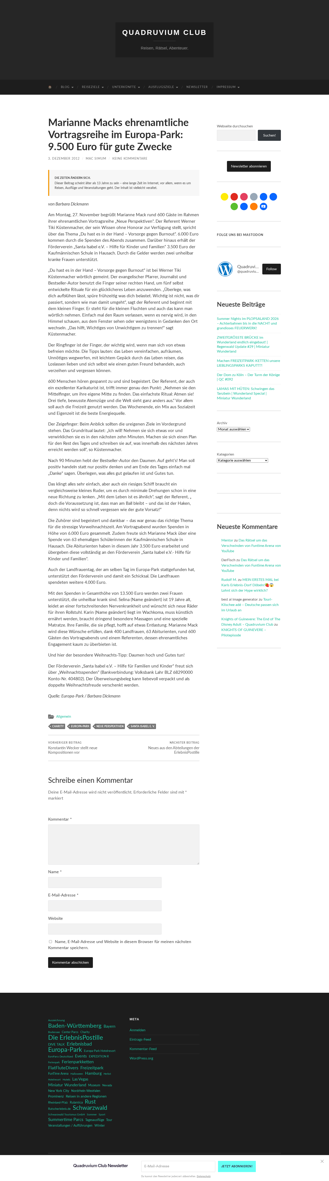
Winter (99, 1125)
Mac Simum (96, 158)
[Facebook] (264, 197)
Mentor (227, 540)
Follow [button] (271, 269)
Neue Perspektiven (110, 726)
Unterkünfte (124, 87)
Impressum (226, 87)
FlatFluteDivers (63, 1068)
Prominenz (56, 1096)
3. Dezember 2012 (64, 158)
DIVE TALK (56, 1044)
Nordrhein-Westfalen (85, 1091)
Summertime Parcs (65, 1120)
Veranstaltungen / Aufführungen (70, 1125)
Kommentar (60, 819)
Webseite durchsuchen (235, 126)
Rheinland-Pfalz (58, 1102)
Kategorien (225, 454)
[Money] (264, 207)
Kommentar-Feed (143, 1049)
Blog (65, 87)
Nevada (107, 1085)
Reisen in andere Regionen (86, 1096)
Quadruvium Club (164, 32)
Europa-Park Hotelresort (99, 1051)
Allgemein (63, 716)
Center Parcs (70, 1032)
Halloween (76, 1074)
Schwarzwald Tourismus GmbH (66, 1114)
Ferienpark (54, 1062)
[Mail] (224, 197)
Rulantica (76, 1102)
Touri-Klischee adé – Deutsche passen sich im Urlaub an (250, 605)
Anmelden (137, 1030)
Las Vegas (80, 1079)
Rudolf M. (229, 580)
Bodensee (54, 1032)
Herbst (107, 1074)
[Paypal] (244, 207)
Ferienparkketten (78, 1062)
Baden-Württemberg (75, 1026)
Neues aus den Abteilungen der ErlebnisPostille (173, 747)
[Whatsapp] (234, 207)
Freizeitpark (91, 1068)
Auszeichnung (56, 1020)
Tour (109, 1120)
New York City (58, 1091)
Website (55, 919)
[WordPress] (254, 207)
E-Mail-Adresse (63, 895)
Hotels (66, 1079)
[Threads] (254, 197)
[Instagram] (244, 197)
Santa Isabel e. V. (143, 726)
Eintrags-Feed (140, 1039)
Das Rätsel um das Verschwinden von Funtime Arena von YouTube (251, 546)
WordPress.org (141, 1058)
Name (55, 872)
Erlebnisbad (79, 1044)
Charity (58, 726)
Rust (90, 1102)
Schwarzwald (90, 1108)
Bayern (109, 1026)
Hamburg (93, 1074)
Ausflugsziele (161, 87)
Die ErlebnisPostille (75, 1037)
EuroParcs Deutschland (60, 1056)
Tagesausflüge (94, 1120)
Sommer (92, 1114)
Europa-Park (80, 726)
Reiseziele (91, 87)
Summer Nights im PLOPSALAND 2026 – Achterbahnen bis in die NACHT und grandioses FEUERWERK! (248, 323)
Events (81, 1056)
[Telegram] (273, 197)
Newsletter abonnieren (249, 166)
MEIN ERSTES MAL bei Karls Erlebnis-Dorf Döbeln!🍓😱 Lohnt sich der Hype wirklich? (250, 585)
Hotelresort (54, 1079)
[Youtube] (234, 197)
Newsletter (197, 87)
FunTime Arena (58, 1073)
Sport (102, 1114)
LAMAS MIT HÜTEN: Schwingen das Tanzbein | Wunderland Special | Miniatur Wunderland (245, 393)
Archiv (222, 423)
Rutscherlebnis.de (59, 1109)
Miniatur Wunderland (67, 1085)
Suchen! (269, 135)
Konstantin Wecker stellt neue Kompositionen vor (72, 747)
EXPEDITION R (99, 1056)
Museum (94, 1085)
